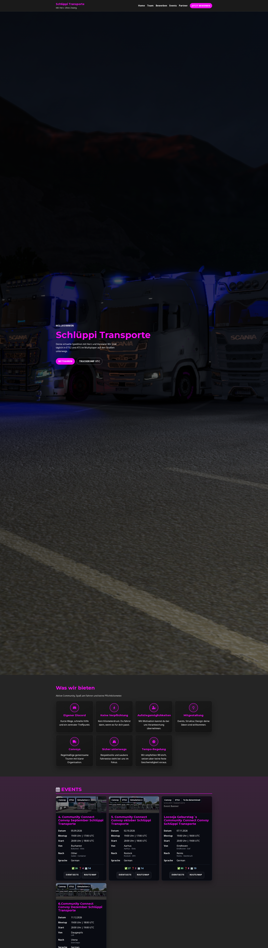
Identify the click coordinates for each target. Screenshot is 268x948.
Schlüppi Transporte (70, 4)
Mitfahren (65, 361)
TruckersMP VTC (89, 361)
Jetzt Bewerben (201, 5)
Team (150, 5)
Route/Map (90, 874)
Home (141, 5)
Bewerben (161, 5)
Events (173, 5)
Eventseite (72, 874)
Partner (183, 5)
